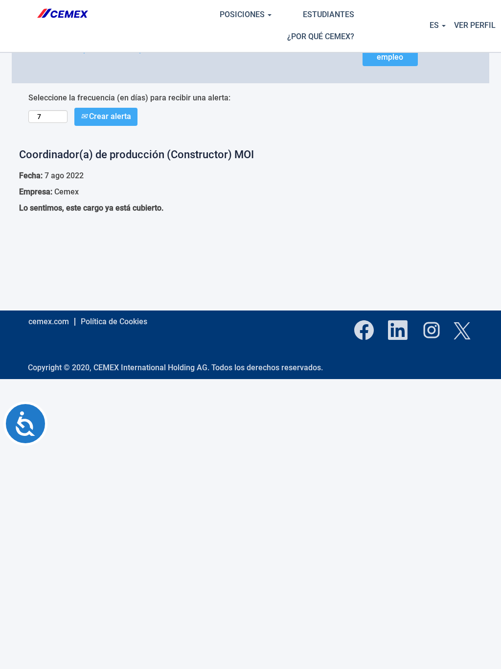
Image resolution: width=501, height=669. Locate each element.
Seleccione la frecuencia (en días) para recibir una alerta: (129, 97)
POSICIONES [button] (243, 14)
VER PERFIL (475, 25)
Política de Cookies (114, 321)
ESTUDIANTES (328, 14)
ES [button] (435, 25)
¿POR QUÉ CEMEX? (320, 36)
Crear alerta (109, 116)
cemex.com (48, 321)
